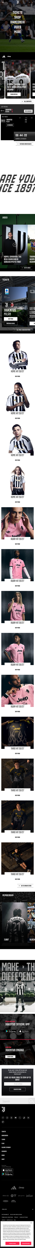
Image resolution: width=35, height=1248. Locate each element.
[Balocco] (5, 1201)
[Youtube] (15, 1117)
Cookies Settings (12, 1243)
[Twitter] (20, 1117)
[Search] (30, 2)
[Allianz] (5, 1195)
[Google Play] (11, 1031)
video (17, 26)
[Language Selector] (32, 1210)
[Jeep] (9, 56)
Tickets (17, 12)
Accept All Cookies (26, 1243)
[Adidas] (4, 56)
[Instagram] (7, 1117)
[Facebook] (3, 1117)
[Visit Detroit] (29, 1195)
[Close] (31, 1223)
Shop (17, 16)
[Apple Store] (24, 1031)
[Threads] (11, 1117)
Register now (17, 1089)
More (17, 31)
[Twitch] (3, 1122)
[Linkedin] (28, 1117)
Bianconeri (17, 21)
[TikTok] (24, 1117)
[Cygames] (21, 1195)
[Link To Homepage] (18, 2)
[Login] (32, 2)
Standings (10, 125)
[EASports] (13, 1196)
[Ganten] (13, 1201)
